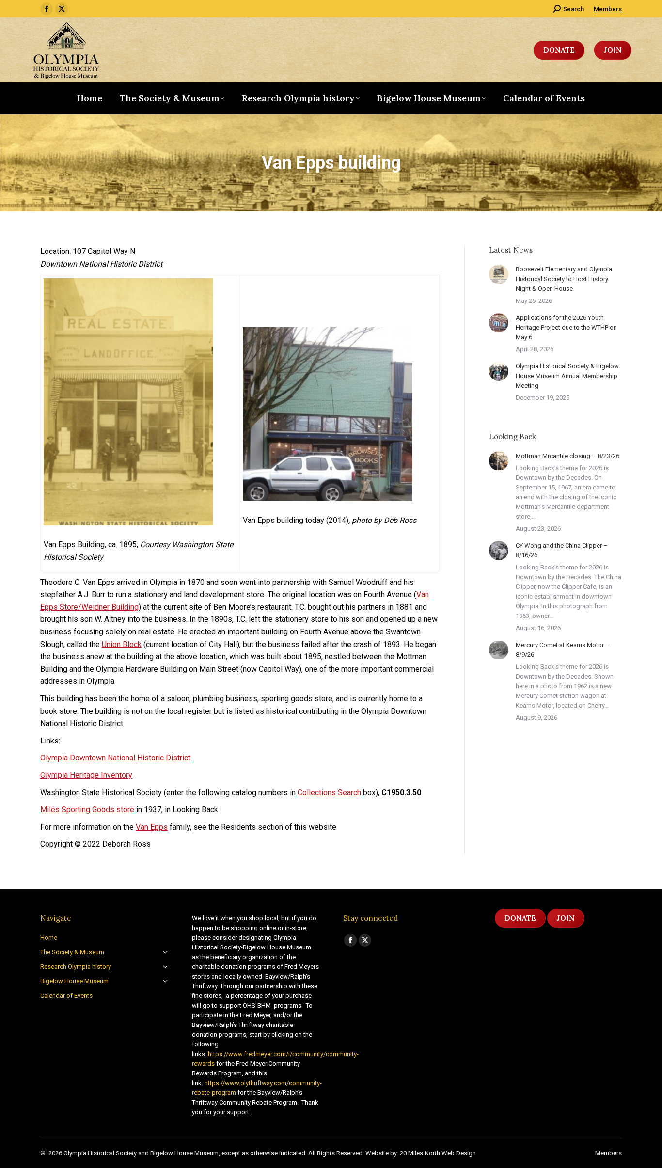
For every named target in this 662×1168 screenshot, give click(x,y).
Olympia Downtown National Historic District (115, 757)
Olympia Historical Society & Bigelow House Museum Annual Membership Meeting (567, 376)
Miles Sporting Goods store (87, 809)
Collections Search (329, 792)
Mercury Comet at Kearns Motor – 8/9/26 (563, 649)
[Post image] (498, 274)
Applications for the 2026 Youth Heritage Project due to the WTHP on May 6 (566, 327)
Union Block (122, 644)
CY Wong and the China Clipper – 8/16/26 (562, 550)
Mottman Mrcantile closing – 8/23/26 (567, 455)
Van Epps (152, 827)
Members (608, 9)
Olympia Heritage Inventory (86, 775)
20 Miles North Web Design (438, 1153)
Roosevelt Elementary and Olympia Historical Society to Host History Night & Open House (564, 279)
